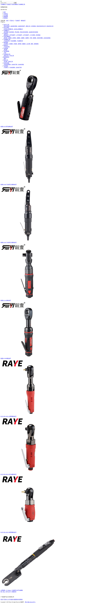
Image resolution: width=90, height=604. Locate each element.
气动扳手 (8, 4)
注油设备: (5, 48)
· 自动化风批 (21, 64)
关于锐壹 (5, 15)
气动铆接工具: (6, 39)
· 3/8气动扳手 (12, 35)
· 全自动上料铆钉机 (8, 29)
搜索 (15, 2)
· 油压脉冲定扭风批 (33, 32)
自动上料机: (6, 27)
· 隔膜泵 (24, 43)
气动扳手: (5, 33)
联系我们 (5, 18)
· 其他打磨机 (40, 38)
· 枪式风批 (11, 32)
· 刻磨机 (23, 38)
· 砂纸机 (10, 38)
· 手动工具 (11, 55)
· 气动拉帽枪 (13, 40)
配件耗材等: (6, 57)
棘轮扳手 (23, 20)
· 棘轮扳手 (6, 35)
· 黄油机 (5, 49)
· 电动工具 (6, 55)
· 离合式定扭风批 (24, 32)
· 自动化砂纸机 (46, 38)
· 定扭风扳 (33, 26)
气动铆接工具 (21, 4)
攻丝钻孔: (5, 45)
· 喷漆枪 (11, 43)
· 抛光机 (5, 38)
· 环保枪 (15, 43)
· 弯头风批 (16, 32)
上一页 (5, 591)
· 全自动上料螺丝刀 (18, 29)
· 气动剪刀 (6, 67)
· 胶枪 (31, 43)
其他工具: (5, 60)
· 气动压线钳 (12, 67)
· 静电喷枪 (36, 43)
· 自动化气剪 (14, 64)
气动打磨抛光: (6, 36)
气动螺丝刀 (3, 4)
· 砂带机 (14, 38)
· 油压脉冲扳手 (21, 26)
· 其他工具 (10, 61)
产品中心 (5, 13)
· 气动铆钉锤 (19, 40)
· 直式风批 (6, 32)
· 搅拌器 (19, 43)
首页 (4, 12)
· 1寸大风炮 (32, 35)
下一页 (11, 591)
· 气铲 (4, 52)
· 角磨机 (18, 38)
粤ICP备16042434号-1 (30, 602)
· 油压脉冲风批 (13, 26)
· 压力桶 (28, 43)
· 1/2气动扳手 (19, 35)
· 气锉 (30, 38)
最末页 (14, 591)
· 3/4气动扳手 (25, 35)
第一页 (2, 591)
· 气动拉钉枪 (6, 40)
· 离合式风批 (6, 26)
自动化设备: (6, 63)
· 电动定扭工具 (49, 26)
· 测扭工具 (27, 26)
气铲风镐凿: (6, 51)
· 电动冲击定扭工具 (41, 26)
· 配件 (4, 58)
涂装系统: (5, 42)
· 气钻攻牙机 (6, 46)
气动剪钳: (5, 66)
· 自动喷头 (6, 43)
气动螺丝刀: (6, 30)
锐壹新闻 (5, 16)
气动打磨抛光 (14, 4)
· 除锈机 (34, 38)
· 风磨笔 (27, 38)
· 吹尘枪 (5, 61)
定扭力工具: (6, 24)
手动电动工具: (6, 54)
